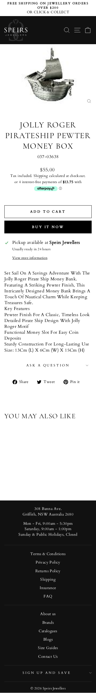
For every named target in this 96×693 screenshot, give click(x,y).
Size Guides (48, 648)
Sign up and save (47, 673)
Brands (48, 622)
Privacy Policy (48, 562)
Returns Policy (48, 571)
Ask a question (48, 365)
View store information (29, 258)
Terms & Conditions (48, 554)
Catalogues (48, 631)
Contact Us (48, 656)
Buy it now (48, 227)
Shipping (41, 175)
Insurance (48, 588)
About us (48, 614)
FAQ (48, 596)
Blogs (48, 639)
